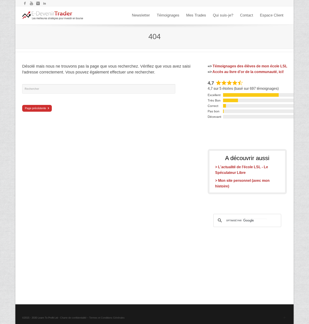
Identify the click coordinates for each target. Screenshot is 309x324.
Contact (246, 15)
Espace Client (271, 15)
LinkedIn (44, 3)
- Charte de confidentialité (72, 317)
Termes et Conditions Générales (107, 317)
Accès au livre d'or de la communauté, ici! (248, 72)
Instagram (38, 3)
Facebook (25, 3)
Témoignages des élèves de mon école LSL (250, 66)
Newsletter (141, 15)
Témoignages (168, 15)
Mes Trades (196, 15)
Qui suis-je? (223, 15)
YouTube (31, 3)
